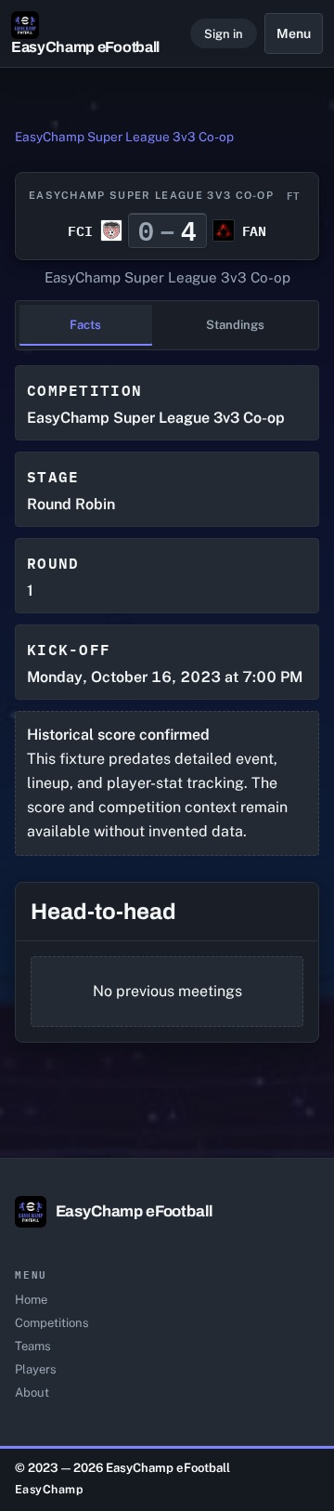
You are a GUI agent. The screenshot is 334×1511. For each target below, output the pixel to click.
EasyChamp (49, 1489)
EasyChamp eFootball (85, 47)
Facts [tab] (85, 325)
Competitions (52, 1323)
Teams (33, 1346)
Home (31, 1300)
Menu (293, 33)
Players (36, 1369)
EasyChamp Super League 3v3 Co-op (124, 136)
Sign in (223, 34)
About (32, 1392)
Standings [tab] (235, 325)
